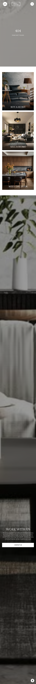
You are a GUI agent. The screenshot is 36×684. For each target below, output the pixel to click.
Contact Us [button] (18, 545)
